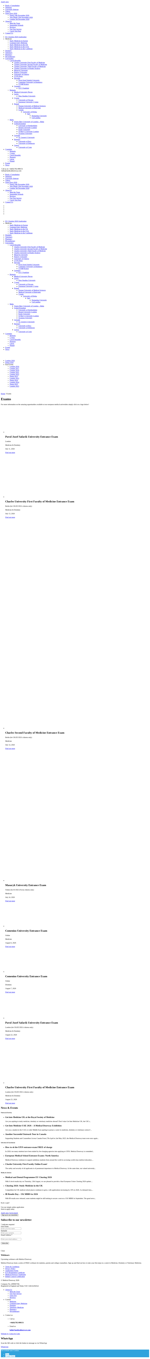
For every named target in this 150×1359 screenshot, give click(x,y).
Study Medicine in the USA (19, 47)
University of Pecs (24, 141)
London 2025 (14, 386)
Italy (28, 114)
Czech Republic (15, 60)
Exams (7, 163)
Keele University (24, 130)
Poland (16, 104)
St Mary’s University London (28, 131)
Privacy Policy (10, 1269)
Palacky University (20, 72)
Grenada (17, 135)
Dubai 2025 (14, 384)
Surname (4, 1231)
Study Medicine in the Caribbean (21, 49)
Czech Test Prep (15, 31)
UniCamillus (36, 118)
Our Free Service (16, 29)
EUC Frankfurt (23, 88)
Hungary (17, 139)
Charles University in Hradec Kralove (27, 68)
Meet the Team (15, 23)
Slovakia (17, 78)
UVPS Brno (18, 76)
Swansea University (25, 133)
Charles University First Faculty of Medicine (29, 62)
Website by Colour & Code (10, 1334)
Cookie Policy (10, 1356)
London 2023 (14, 378)
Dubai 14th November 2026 (19, 15)
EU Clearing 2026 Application (15, 37)
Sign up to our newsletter (10, 1215)
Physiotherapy (10, 57)
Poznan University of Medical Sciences (32, 106)
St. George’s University (26, 137)
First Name (5, 1226)
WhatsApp (4, 1347)
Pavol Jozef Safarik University (29, 80)
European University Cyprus (28, 102)
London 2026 (10, 361)
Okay (7, 1354)
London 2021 (14, 372)
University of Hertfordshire (27, 126)
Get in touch (13, 1213)
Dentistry (8, 51)
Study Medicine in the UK (19, 45)
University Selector (12, 9)
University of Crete (25, 147)
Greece (16, 145)
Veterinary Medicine (17, 1307)
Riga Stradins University (26, 96)
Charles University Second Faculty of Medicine (30, 64)
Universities (9, 59)
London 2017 (14, 368)
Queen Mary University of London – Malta (29, 122)
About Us (8, 1290)
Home (3, 394)
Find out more (10, 452)
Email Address (6, 1235)
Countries (8, 149)
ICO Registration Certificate (15, 1273)
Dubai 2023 (14, 376)
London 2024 (14, 382)
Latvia (16, 94)
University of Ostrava (21, 74)
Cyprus (16, 98)
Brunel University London (27, 128)
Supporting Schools (16, 25)
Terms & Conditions (12, 1267)
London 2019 (14, 370)
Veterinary (8, 53)
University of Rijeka (30, 112)
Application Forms (11, 1271)
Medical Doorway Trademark (15, 1274)
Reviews (13, 27)
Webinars (8, 7)
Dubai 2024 (14, 380)
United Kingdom (20, 124)
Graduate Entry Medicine (18, 43)
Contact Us (9, 33)
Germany (17, 86)
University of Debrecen (26, 143)
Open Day (13, 1296)
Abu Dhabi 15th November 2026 (21, 17)
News (7, 165)
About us (8, 21)
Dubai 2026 (9, 363)
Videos (7, 11)
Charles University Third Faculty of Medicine (30, 66)
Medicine (13, 1301)
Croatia (20, 110)
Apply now (5, 2)
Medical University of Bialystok (29, 108)
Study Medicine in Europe (19, 41)
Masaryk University (21, 70)
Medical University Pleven (23, 92)
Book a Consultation (12, 5)
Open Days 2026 (11, 13)
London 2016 (14, 366)
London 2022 (14, 374)
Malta (12, 120)
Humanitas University (39, 116)
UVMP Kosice (23, 84)
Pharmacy (8, 55)
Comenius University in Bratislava (30, 82)
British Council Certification (15, 1276)
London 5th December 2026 (19, 19)
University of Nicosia (25, 100)
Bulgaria (13, 90)
